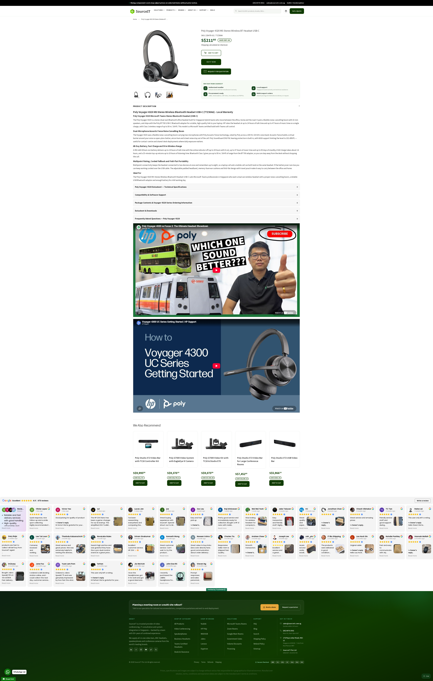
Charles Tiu (229, 536)
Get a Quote (296, 11)
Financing (231, 648)
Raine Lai (419, 509)
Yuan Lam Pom (68, 564)
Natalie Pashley (393, 536)
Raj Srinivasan (230, 509)
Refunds (210, 662)
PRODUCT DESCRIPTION (144, 106)
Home (135, 19)
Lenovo (204, 644)
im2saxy (12, 564)
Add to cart (140, 483)
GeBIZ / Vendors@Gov (295, 3)
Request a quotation (290, 607)
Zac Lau (200, 509)
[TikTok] (151, 649)
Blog (255, 629)
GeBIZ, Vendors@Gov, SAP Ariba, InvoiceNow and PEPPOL (226, 96)
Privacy (196, 662)
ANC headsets (160, 638)
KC (307, 509)
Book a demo (271, 607)
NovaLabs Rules (104, 536)
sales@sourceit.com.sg (275, 3)
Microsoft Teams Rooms (237, 624)
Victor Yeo (66, 509)
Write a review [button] (423, 501)
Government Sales (234, 639)
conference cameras (153, 641)
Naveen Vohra (203, 536)
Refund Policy (259, 644)
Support (203, 10)
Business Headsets (182, 639)
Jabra (203, 639)
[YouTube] (146, 649)
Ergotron (204, 648)
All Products (179, 624)
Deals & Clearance (181, 652)
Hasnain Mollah (421, 536)
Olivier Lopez (41, 509)
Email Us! (9, 679)
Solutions (158, 10)
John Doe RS (171, 564)
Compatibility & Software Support (150, 194)
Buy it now (211, 62)
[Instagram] (141, 649)
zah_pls (309, 536)
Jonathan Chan (335, 509)
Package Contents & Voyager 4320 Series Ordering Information (163, 202)
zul (98, 509)
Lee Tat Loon (41, 536)
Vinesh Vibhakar (363, 509)
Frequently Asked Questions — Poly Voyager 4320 (157, 218)
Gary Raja (12, 536)
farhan (100, 564)
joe (167, 509)
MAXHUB (204, 634)
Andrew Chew (258, 536)
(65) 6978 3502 (258, 3)
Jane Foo (40, 564)
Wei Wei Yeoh (258, 509)
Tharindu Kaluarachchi (72, 536)
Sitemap (256, 648)
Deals (212, 10)
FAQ (255, 624)
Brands (181, 10)
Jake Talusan (285, 509)
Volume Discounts (234, 644)
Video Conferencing (182, 629)
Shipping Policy (259, 639)
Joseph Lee (284, 536)
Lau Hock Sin (362, 536)
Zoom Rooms (232, 629)
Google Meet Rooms (235, 634)
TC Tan (389, 509)
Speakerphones (180, 634)
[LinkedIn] (131, 649)
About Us (192, 10)
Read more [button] (6, 528)
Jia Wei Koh (139, 564)
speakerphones (135, 641)
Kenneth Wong (172, 536)
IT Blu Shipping (334, 536)
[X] (156, 649)
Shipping (204, 45)
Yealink (203, 624)
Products (170, 10)
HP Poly (204, 629)
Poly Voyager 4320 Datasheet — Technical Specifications (161, 187)
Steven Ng (201, 564)
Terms (203, 662)
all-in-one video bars (146, 638)
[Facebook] (136, 649)
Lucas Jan (139, 509)
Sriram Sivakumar (142, 536)
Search (256, 634)
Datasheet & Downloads (146, 210)
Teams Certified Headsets (180, 645)
